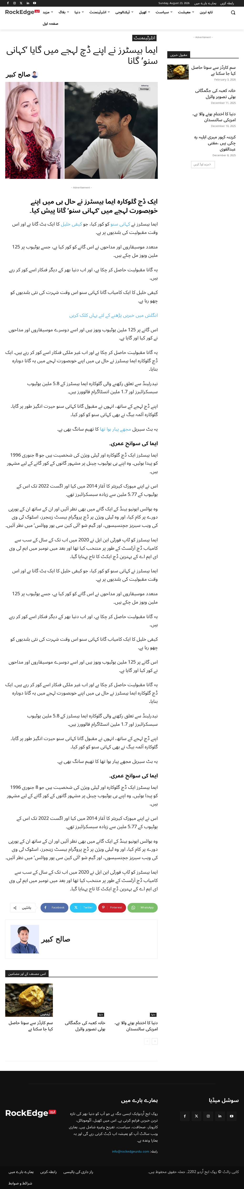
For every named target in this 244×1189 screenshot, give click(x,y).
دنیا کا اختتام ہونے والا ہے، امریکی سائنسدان (136, 1025)
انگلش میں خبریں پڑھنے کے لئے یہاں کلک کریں (113, 315)
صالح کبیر (18, 74)
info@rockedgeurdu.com (130, 1151)
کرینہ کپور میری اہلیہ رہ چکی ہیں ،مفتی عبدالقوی (215, 142)
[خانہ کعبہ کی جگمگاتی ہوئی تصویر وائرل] (81, 1000)
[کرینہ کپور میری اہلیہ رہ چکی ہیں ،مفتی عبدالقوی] (178, 141)
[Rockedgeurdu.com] (22, 12)
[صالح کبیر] (35, 74)
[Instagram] (14, 3)
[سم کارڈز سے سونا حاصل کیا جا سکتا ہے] (29, 1000)
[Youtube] (34, 3)
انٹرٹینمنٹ (144, 38)
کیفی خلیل (71, 224)
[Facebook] (8, 3)
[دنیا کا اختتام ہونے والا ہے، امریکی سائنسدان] (134, 1000)
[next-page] (155, 1041)
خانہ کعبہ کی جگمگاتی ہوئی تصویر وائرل (85, 1025)
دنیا (101, 1015)
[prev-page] (147, 1041)
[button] (233, 12)
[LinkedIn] (27, 3)
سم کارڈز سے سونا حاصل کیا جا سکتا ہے (31, 1025)
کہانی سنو (120, 224)
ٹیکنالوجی (45, 1015)
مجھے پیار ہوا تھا (115, 429)
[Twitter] (21, 3)
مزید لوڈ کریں (201, 164)
